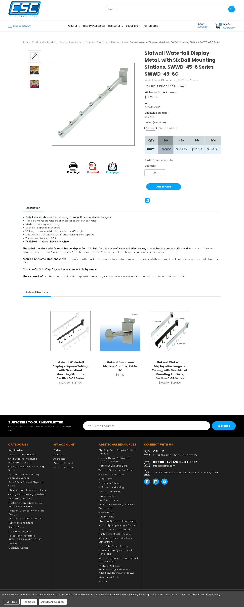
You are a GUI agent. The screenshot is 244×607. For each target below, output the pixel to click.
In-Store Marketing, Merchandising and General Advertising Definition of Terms (116, 569)
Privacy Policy (212, 594)
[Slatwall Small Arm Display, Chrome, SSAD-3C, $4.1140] (120, 331)
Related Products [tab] (37, 292)
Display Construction (20, 498)
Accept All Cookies (52, 602)
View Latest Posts (109, 577)
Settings (11, 602)
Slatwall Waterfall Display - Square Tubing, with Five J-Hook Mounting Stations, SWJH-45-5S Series (70, 370)
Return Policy (106, 516)
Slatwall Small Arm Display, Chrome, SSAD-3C (120, 366)
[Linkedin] (147, 200)
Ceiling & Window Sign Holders (26, 494)
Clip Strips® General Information (117, 520)
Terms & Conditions (110, 491)
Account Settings (63, 467)
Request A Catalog (109, 482)
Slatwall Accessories (19, 531)
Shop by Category (22, 26)
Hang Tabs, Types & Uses (113, 545)
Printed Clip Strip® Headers (114, 533)
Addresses (59, 458)
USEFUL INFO (132, 26)
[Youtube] (164, 482)
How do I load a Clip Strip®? (115, 529)
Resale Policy (106, 512)
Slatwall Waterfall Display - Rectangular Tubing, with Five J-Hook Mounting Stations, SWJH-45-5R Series (170, 370)
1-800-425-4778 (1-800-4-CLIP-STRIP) (175, 454)
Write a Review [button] (189, 80)
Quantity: (150, 165)
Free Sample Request (94, 26)
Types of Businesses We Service (117, 470)
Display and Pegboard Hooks (25, 518)
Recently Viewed (63, 463)
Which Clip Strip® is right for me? (118, 525)
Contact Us (114, 26)
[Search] (231, 9)
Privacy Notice (107, 495)
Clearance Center (18, 547)
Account (202, 25)
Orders (57, 450)
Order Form (105, 478)
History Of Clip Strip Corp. (113, 465)
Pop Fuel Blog (151, 26)
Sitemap (103, 581)
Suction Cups (16, 527)
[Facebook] (147, 482)
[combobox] (170, 9)
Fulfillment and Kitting (21, 522)
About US (73, 26)
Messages (59, 454)
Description (33, 207)
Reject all (29, 602)
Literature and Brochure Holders (27, 489)
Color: (155, 122)
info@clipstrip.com (164, 465)
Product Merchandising (22, 454)
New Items (14, 543)
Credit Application (109, 500)
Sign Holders (15, 450)
